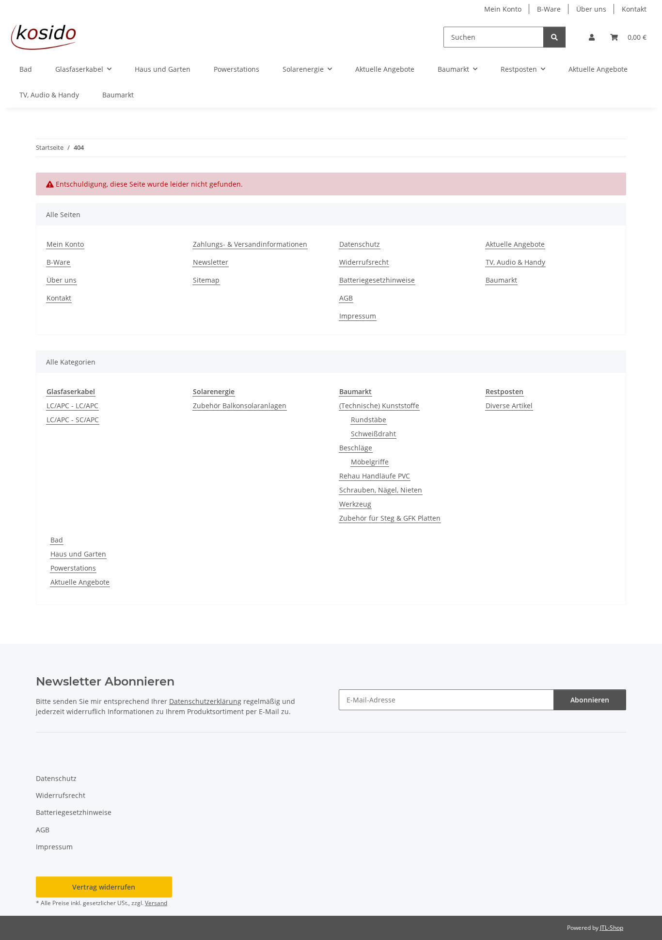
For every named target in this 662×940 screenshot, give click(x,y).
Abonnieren (589, 699)
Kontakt (634, 9)
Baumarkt (118, 94)
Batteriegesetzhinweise (377, 280)
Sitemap (206, 280)
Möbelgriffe (370, 461)
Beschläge (355, 447)
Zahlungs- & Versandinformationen (250, 244)
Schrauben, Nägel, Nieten (380, 489)
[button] (591, 37)
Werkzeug (355, 504)
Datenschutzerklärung (205, 701)
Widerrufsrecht (364, 262)
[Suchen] (554, 37)
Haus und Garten (78, 553)
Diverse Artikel (509, 405)
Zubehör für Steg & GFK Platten (390, 518)
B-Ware (549, 9)
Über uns (591, 9)
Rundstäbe (368, 419)
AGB (346, 298)
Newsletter (210, 262)
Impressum (357, 315)
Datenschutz (359, 244)
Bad (56, 539)
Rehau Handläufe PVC (374, 475)
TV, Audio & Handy (49, 94)
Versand (156, 903)
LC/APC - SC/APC (73, 419)
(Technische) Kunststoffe (379, 405)
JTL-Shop (611, 928)
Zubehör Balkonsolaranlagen (239, 405)
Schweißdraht (373, 433)
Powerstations (73, 568)
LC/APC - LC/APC (72, 405)
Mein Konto (502, 9)
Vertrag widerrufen (103, 887)
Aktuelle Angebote (598, 69)
